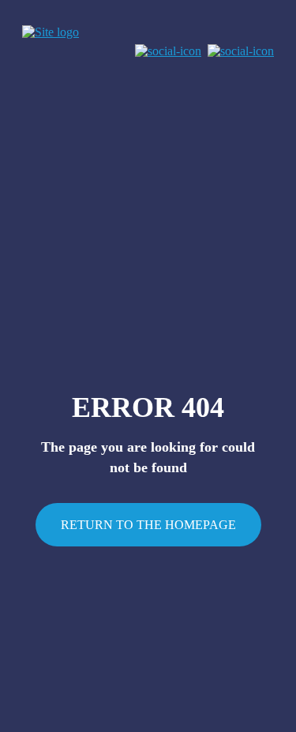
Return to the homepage (148, 524)
